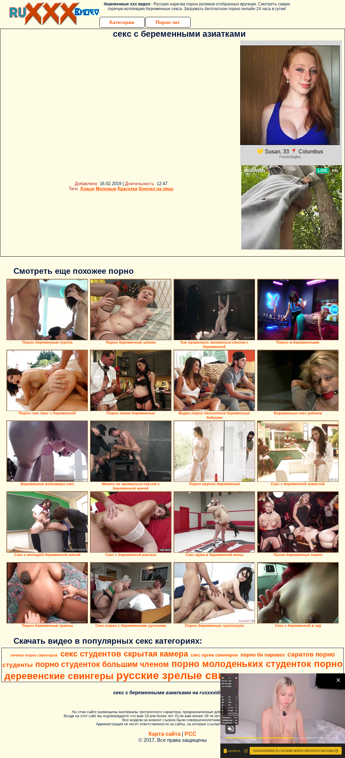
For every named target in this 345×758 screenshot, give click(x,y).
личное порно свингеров (34, 655)
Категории (121, 22)
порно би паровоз (263, 655)
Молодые (106, 188)
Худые (87, 188)
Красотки (127, 188)
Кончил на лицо (156, 188)
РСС (190, 734)
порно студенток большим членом (102, 664)
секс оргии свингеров (214, 655)
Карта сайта (165, 734)
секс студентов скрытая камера (124, 653)
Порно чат (168, 22)
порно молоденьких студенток (241, 664)
